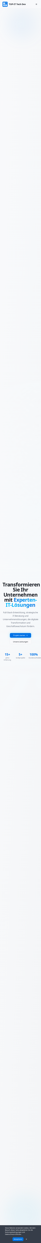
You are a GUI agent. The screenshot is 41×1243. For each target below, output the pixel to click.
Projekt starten (19, 635)
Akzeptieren (18, 1239)
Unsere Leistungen (20, 642)
